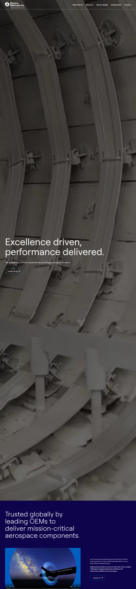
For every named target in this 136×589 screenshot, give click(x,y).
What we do (13, 271)
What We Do (78, 4)
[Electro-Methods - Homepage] (15, 5)
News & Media (102, 4)
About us (97, 578)
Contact (127, 4)
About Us (89, 4)
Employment (116, 4)
